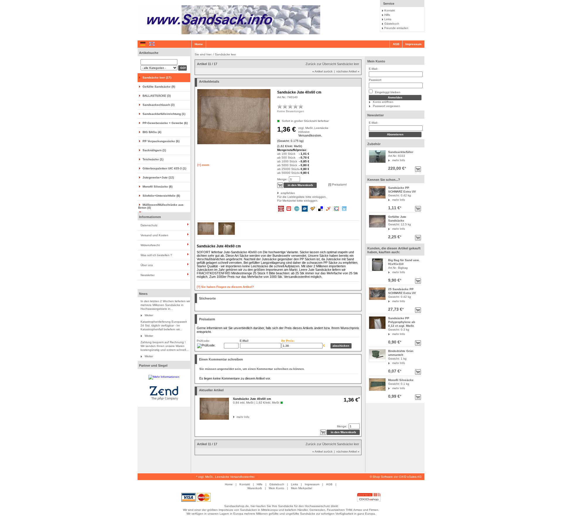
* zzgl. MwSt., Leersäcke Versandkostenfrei (225, 476)
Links (387, 19)
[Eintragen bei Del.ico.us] (321, 209)
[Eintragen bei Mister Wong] (281, 209)
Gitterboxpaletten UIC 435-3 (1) (164, 168)
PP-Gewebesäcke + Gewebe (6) (165, 123)
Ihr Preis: (287, 340)
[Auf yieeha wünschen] (344, 209)
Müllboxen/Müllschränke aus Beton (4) (161, 206)
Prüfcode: (203, 340)
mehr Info (398, 160)
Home (199, 44)
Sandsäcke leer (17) (157, 77)
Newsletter (147, 275)
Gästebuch (391, 23)
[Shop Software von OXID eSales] (369, 500)
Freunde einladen (396, 28)
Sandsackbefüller (400, 152)
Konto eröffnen (383, 101)
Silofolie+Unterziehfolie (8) (161, 195)
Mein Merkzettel (301, 488)
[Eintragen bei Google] (336, 209)
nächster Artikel (347, 71)
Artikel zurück (322, 71)
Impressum (413, 44)
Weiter (149, 315)
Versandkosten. (310, 135)
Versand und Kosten (154, 235)
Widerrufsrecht (150, 245)
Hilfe (387, 14)
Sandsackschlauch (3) (158, 104)
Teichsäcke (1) (153, 159)
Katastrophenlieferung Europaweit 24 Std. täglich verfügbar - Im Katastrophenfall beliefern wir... (163, 325)
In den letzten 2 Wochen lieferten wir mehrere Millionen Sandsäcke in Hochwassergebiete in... (165, 305)
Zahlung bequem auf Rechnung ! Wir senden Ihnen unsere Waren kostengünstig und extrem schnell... (164, 346)
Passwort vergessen (386, 106)
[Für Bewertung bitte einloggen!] (279, 106)
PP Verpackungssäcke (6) (161, 141)
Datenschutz (148, 225)
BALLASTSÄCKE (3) (157, 95)
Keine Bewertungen (290, 111)
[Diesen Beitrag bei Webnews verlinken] (289, 209)
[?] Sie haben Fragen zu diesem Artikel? (225, 286)
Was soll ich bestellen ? (156, 255)
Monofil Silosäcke (401, 380)
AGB (396, 44)
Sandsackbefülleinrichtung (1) (164, 113)
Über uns (146, 265)
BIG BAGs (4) (152, 132)
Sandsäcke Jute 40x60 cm (252, 398)
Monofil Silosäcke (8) (157, 186)
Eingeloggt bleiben (387, 92)
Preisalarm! (337, 184)
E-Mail (244, 340)
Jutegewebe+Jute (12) (158, 177)
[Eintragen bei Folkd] (305, 209)
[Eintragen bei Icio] (297, 209)
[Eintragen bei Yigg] (313, 209)
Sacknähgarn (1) (154, 150)
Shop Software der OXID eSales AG (397, 476)
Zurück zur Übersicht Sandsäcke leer (332, 64)
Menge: (282, 179)
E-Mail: (373, 68)
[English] (152, 44)
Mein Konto (376, 61)
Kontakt (389, 10)
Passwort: (375, 79)
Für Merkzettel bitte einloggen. (277, 200)
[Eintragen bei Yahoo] (329, 209)
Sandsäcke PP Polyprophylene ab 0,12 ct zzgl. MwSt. (401, 322)
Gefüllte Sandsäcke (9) (159, 86)
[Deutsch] (143, 44)
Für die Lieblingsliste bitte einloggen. (277, 196)
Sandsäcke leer (225, 54)
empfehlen (281, 193)
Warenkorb (254, 488)
